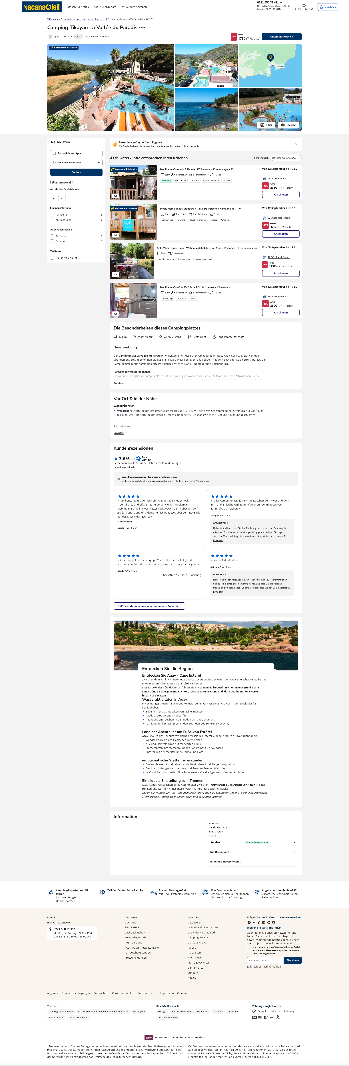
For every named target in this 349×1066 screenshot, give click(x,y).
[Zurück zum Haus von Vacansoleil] (42, 6)
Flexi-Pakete (132, 927)
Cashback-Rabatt (135, 932)
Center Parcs (195, 967)
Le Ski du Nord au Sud (201, 932)
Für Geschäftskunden (138, 952)
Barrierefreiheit (147, 993)
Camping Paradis (198, 937)
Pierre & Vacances (199, 962)
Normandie (202, 1011)
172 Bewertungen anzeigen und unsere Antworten (149, 606)
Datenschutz (101, 993)
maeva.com (195, 952)
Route (212, 835)
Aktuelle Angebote (105, 7)
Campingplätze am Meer (61, 1011)
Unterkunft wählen (281, 36)
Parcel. (192, 947)
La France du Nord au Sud (204, 927)
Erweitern (119, 383)
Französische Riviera (182, 1011)
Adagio (192, 977)
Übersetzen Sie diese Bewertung (181, 575)
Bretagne (162, 1011)
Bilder (269, 125)
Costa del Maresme (168, 1017)
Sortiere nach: (261, 157)
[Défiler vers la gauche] (114, 182)
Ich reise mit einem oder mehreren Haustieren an (103, 1011)
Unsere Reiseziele (79, 7)
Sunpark (193, 972)
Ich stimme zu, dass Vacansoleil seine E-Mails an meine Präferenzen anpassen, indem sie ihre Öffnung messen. (277, 950)
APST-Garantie (133, 942)
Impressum (167, 993)
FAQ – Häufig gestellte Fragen (142, 947)
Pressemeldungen (136, 957)
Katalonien (217, 1011)
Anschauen (281, 194)
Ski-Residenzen (56, 1017)
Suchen (76, 172)
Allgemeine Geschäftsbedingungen (68, 993)
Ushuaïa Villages (198, 942)
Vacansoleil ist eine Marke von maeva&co (179, 1037)
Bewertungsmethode (124, 467)
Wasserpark (139, 1011)
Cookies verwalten (123, 993)
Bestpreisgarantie (135, 937)
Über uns (130, 922)
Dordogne (233, 1011)
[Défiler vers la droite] (152, 182)
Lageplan (291, 125)
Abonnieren (293, 960)
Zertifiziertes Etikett (78, 1017)
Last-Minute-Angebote (134, 7)
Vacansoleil (194, 922)
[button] (14, 7)
